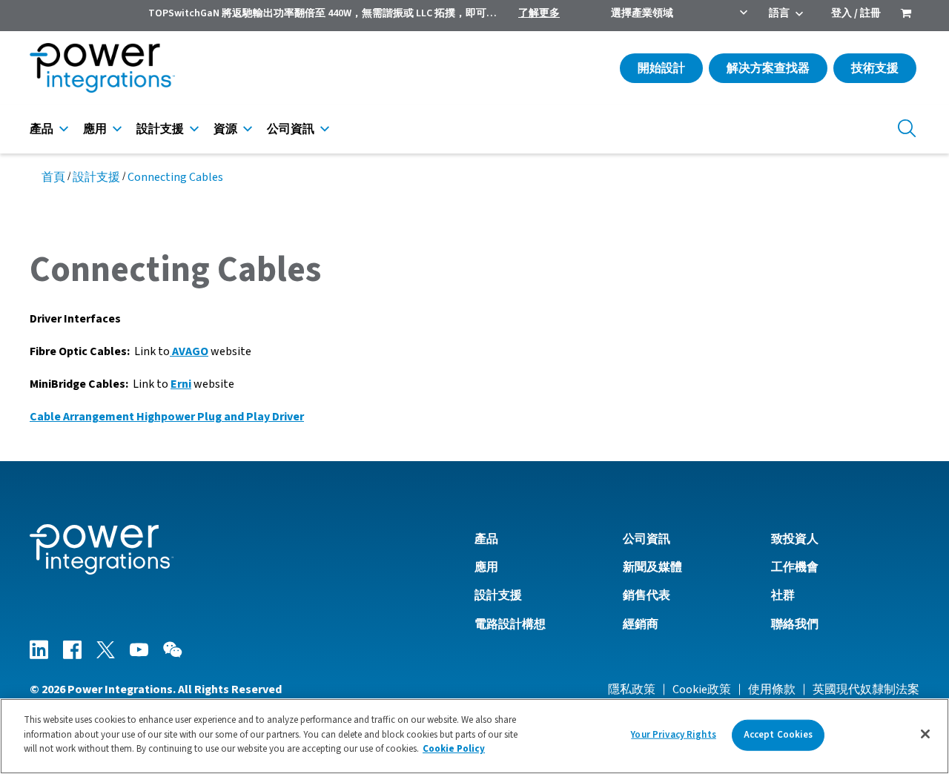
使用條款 (772, 689)
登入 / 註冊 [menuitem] (856, 13)
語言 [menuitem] (779, 13)
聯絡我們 (795, 624)
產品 (41, 129)
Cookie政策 (701, 689)
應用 (95, 129)
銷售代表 (646, 595)
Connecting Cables (175, 177)
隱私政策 (631, 689)
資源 (225, 129)
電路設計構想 (510, 624)
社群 (783, 595)
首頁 (53, 177)
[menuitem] (906, 14)
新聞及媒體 (652, 567)
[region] (474, 736)
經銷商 (640, 624)
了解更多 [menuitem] (539, 13)
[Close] (925, 734)
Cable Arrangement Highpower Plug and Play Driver (167, 416)
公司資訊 (290, 129)
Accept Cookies (778, 734)
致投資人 (795, 539)
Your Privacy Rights (673, 734)
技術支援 (875, 68)
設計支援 (160, 129)
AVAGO (189, 351)
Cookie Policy (454, 748)
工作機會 (795, 567)
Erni (181, 384)
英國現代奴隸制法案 (866, 689)
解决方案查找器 (768, 68)
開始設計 (661, 68)
